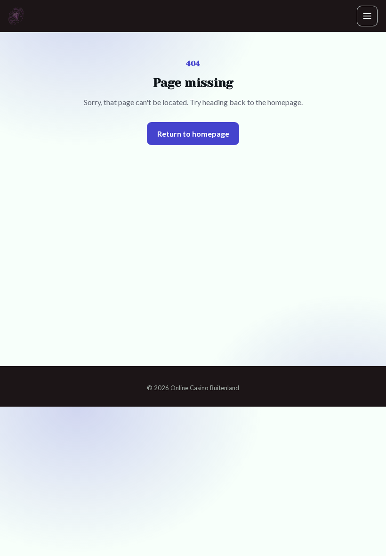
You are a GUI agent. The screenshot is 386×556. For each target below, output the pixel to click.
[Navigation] (367, 16)
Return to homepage (193, 133)
